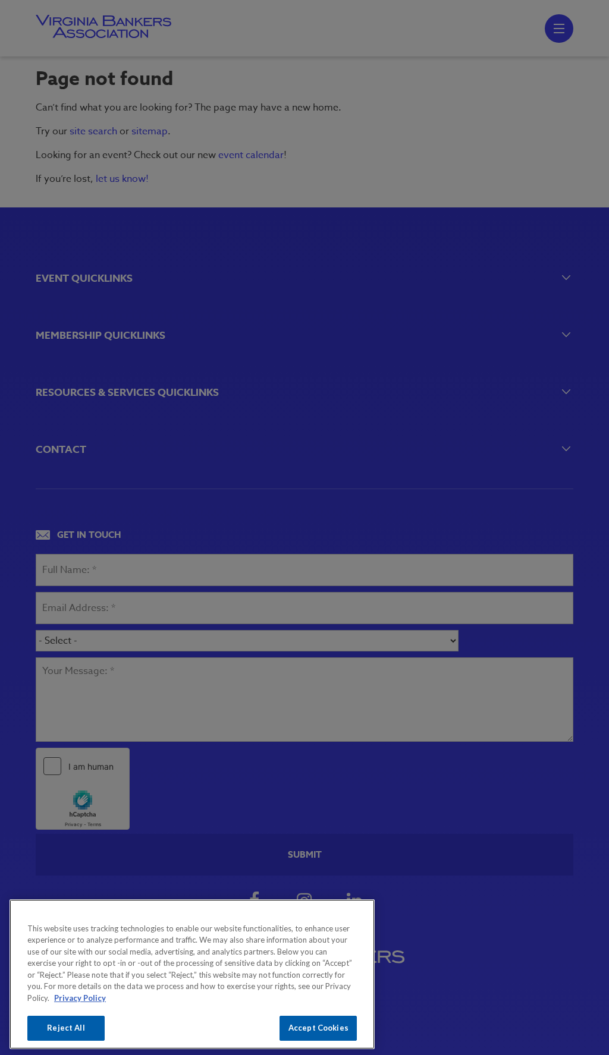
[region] (192, 974)
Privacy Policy (80, 998)
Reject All (65, 1027)
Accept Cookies (318, 1027)
